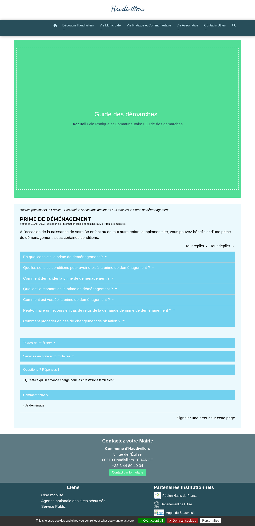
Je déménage (34, 405)
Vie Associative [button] (187, 25)
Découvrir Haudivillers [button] (78, 25)
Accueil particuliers (34, 210)
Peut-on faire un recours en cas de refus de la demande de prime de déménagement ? (97, 310)
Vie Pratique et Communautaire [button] (149, 25)
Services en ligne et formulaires (47, 356)
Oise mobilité (52, 495)
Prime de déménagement (151, 210)
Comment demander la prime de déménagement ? (67, 278)
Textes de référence (38, 343)
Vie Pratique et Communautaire (115, 124)
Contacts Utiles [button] (215, 25)
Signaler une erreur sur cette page (206, 418)
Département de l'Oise (176, 504)
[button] (55, 26)
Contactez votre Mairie (127, 440)
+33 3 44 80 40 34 (127, 466)
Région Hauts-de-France (179, 495)
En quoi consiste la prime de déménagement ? (63, 257)
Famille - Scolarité (64, 210)
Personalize (210, 520)
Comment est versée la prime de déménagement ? (67, 300)
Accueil (79, 124)
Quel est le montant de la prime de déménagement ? (68, 289)
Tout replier (197, 246)
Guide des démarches (164, 124)
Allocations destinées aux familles (105, 210)
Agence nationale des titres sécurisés (73, 501)
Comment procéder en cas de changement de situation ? (72, 321)
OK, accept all (152, 520)
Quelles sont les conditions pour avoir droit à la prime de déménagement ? (87, 267)
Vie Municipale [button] (110, 25)
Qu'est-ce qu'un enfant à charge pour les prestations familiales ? (70, 380)
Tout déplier (222, 246)
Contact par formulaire (127, 472)
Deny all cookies (184, 520)
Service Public (53, 506)
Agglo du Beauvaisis (180, 512)
